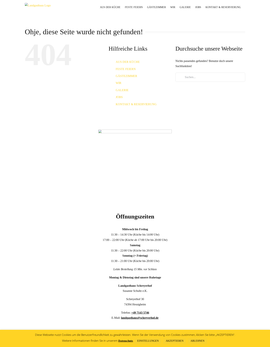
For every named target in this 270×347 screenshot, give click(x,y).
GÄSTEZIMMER (126, 76)
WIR (118, 83)
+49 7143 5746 (140, 312)
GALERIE (122, 90)
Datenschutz (125, 340)
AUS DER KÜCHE (128, 61)
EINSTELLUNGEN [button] (148, 340)
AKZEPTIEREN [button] (174, 340)
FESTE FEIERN (126, 69)
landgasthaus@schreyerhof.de (140, 317)
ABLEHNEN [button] (197, 340)
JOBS (119, 97)
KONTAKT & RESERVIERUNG (136, 104)
